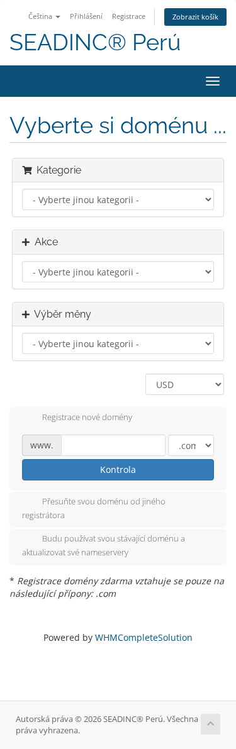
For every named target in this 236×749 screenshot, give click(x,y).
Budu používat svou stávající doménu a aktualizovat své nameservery (103, 545)
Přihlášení (86, 16)
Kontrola (118, 469)
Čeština (41, 16)
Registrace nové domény (87, 417)
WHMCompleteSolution (144, 637)
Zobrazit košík (195, 16)
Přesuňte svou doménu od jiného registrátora (94, 508)
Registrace (128, 16)
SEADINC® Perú (95, 42)
